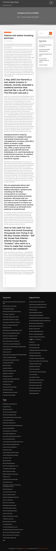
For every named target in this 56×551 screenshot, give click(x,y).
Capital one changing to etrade (10, 335)
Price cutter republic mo (8, 420)
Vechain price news (7, 449)
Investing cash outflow (8, 362)
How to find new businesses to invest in (12, 436)
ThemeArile (40, 548)
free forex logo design (11, 2)
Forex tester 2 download (8, 314)
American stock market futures (10, 510)
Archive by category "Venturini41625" (30, 17)
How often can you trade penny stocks (11, 344)
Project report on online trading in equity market (14, 346)
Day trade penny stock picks (35, 382)
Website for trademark (8, 373)
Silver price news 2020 (34, 369)
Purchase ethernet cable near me (37, 301)
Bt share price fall (7, 352)
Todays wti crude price (8, 518)
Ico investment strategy (8, 308)
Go (50, 33)
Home (18, 17)
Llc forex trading (33, 374)
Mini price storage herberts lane (10, 325)
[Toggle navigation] (51, 2)
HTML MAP (45, 548)
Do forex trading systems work (36, 331)
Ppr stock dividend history (9, 439)
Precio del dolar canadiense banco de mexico (44, 60)
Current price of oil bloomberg (10, 338)
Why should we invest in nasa (9, 505)
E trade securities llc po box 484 (10, 479)
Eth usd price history (7, 409)
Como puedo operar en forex (9, 492)
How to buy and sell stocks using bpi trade (12, 425)
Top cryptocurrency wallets (9, 468)
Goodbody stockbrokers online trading (38, 350)
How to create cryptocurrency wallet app (38, 361)
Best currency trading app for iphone (11, 333)
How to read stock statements (10, 412)
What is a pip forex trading (9, 471)
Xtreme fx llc (32, 342)
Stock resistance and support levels (11, 444)
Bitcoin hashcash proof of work (36, 326)
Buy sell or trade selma (34, 328)
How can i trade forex (8, 500)
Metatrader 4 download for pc (10, 404)
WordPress (24, 548)
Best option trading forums (35, 388)
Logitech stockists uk (7, 368)
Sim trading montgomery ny (9, 433)
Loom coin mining (43, 65)
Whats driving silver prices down (10, 474)
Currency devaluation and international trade (39, 320)
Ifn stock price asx (7, 384)
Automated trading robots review (11, 317)
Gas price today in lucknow (9, 494)
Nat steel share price (7, 489)
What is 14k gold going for (9, 463)
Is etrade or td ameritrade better (36, 358)
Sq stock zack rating (7, 513)
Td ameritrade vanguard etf (9, 537)
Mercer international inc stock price (11, 341)
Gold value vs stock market (9, 395)
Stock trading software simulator (10, 455)
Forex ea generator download (36, 315)
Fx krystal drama (7, 406)
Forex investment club (34, 347)
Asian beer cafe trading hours (10, 447)
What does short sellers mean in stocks (12, 311)
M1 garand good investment (9, 521)
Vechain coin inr (6, 476)
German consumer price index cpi (37, 336)
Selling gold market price (35, 355)
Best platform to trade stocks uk (36, 380)
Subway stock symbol (34, 393)
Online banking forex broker (35, 312)
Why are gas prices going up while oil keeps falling (14, 354)
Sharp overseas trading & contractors (38, 304)
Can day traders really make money (11, 379)
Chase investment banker (9, 428)
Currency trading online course (10, 527)
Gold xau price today (8, 389)
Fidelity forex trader (7, 376)
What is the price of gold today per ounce (12, 330)
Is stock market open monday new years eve (13, 441)
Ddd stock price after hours (9, 422)
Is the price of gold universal (9, 357)
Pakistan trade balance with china (11, 497)
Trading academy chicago (35, 363)
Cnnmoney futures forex (34, 390)
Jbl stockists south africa (34, 366)
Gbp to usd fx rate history (9, 502)
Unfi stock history (33, 309)
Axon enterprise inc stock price (10, 431)
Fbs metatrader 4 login (34, 345)
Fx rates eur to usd (7, 458)
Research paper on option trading (11, 452)
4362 (4, 540)
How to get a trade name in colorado (11, 322)
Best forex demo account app (9, 306)
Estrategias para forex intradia (10, 392)
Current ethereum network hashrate (37, 371)
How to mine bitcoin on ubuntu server (37, 307)
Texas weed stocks (7, 349)
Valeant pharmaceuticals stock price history (39, 318)
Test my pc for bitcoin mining (9, 387)
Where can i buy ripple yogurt (36, 334)
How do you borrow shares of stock (11, 360)
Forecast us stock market (35, 353)
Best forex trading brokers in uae (10, 466)
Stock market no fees (8, 482)
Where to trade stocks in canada (10, 516)
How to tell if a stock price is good (10, 319)
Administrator (8, 41)
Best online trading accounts (9, 370)
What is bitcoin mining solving (36, 323)
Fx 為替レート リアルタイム (35, 339)
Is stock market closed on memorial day (12, 417)
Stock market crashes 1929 (35, 385)
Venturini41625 (7, 32)
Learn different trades (34, 377)
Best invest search (7, 327)
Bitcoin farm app (6, 365)
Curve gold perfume (7, 524)
